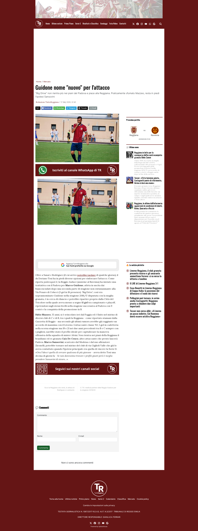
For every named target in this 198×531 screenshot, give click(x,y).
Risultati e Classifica (90, 23)
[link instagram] (142, 23)
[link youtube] (146, 23)
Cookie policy (143, 499)
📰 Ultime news (132, 147)
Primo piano (84, 499)
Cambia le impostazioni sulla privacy (99, 505)
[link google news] (154, 23)
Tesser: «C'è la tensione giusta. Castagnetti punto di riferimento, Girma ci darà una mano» (148, 180)
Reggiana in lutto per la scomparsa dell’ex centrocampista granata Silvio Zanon (148, 155)
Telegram (72, 108)
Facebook (47, 108)
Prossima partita (133, 119)
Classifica (121, 499)
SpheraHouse (103, 526)
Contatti (122, 23)
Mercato (47, 81)
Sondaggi (103, 23)
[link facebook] (138, 23)
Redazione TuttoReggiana (47, 102)
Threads (84, 108)
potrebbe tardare (86, 275)
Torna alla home (56, 499)
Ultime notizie (57, 23)
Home (48, 23)
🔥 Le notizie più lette (135, 264)
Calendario (111, 499)
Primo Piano (68, 23)
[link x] (133, 23)
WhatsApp (60, 108)
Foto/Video (113, 23)
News (93, 499)
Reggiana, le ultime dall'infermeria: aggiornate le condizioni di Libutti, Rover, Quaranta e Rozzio (148, 206)
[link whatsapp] (150, 23)
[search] (160, 23)
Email (94, 108)
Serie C (78, 23)
